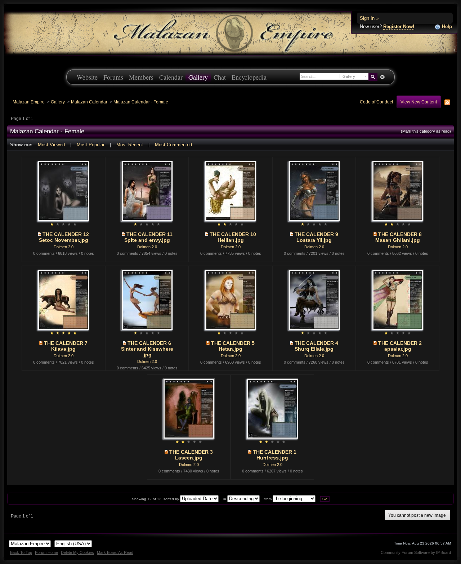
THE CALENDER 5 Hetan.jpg (233, 346)
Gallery (198, 77)
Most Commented (173, 144)
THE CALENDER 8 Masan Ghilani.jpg (398, 237)
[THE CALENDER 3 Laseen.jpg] (189, 408)
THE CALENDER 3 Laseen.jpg (191, 455)
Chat (220, 77)
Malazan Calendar (89, 101)
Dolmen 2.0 (63, 247)
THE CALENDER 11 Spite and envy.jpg (148, 237)
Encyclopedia (249, 77)
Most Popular (90, 144)
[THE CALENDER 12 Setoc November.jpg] (63, 190)
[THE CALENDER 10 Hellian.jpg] (230, 190)
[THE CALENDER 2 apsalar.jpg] (398, 299)
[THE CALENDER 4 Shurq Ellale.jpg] (314, 299)
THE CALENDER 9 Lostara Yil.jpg (316, 237)
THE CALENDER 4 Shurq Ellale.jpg (316, 346)
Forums (113, 77)
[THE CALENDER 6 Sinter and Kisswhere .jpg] (147, 299)
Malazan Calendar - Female (140, 101)
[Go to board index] (230, 32)
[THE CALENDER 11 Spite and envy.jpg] (147, 190)
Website (87, 77)
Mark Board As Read (115, 552)
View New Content (418, 101)
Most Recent (129, 144)
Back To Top (21, 552)
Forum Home (46, 552)
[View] (39, 234)
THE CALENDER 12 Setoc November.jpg (64, 237)
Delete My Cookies (77, 552)
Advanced (382, 77)
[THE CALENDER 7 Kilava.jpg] (63, 299)
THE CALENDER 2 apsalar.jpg (400, 346)
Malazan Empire (29, 101)
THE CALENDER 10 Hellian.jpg (233, 237)
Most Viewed (51, 144)
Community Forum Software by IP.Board (416, 552)
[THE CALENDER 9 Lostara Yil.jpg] (314, 190)
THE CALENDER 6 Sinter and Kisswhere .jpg (147, 349)
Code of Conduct (376, 101)
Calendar (171, 77)
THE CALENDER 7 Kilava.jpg (66, 346)
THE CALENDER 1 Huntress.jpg (274, 455)
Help (446, 26)
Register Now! (398, 26)
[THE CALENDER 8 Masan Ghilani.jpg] (398, 190)
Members (141, 77)
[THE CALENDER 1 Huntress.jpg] (272, 408)
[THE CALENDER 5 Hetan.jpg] (230, 299)
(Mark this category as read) (426, 131)
